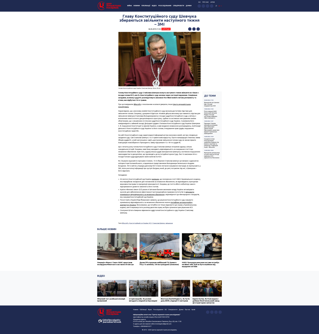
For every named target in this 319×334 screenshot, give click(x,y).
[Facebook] (189, 29)
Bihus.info (137, 104)
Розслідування (164, 5)
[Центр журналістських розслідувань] (109, 6)
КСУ (150, 223)
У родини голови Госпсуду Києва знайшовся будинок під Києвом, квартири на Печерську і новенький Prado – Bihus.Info (211, 143)
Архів (212, 2)
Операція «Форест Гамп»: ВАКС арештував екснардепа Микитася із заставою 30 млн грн (115, 263)
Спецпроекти (178, 5)
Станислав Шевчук (158, 223)
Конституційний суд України (138, 223)
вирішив (155, 179)
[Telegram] (198, 29)
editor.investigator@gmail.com (161, 324)
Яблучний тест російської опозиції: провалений (111, 300)
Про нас (205, 2)
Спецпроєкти (172, 309)
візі (153, 210)
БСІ (199, 2)
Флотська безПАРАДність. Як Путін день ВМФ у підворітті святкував (175, 300)
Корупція (166, 29)
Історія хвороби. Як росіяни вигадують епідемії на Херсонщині (143, 300)
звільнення (169, 223)
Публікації (145, 5)
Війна (129, 5)
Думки (188, 5)
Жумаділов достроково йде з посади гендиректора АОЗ (211, 104)
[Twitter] (194, 29)
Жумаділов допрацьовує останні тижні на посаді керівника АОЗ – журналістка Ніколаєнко (212, 155)
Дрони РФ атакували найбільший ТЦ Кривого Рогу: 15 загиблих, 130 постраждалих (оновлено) (159, 263)
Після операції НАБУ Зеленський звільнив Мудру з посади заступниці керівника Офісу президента (210, 115)
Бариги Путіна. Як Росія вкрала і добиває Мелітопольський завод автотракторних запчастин (206, 301)
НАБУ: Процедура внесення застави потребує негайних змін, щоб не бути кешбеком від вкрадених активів (200, 264)
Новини (136, 5)
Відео (154, 5)
